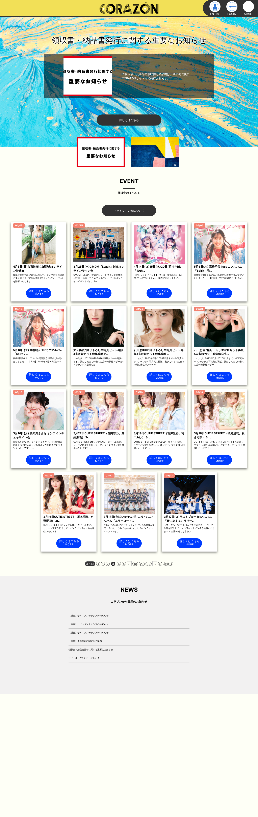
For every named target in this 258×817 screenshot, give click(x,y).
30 (148, 563)
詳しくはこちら (129, 120)
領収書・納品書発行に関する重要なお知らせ (91, 649)
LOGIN (231, 14)
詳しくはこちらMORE (39, 293)
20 (142, 563)
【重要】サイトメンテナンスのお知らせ (88, 615)
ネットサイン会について (129, 210)
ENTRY (215, 14)
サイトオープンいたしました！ (84, 658)
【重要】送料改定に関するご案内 (85, 641)
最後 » (168, 563)
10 (135, 563)
